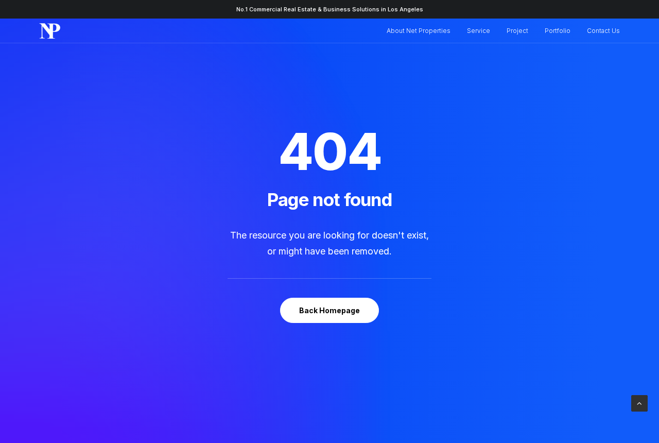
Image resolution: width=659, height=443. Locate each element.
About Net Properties (418, 31)
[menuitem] (422, 31)
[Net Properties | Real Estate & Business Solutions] (49, 31)
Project (517, 31)
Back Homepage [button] (329, 310)
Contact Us (603, 31)
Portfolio (557, 31)
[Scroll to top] (639, 402)
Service (478, 31)
